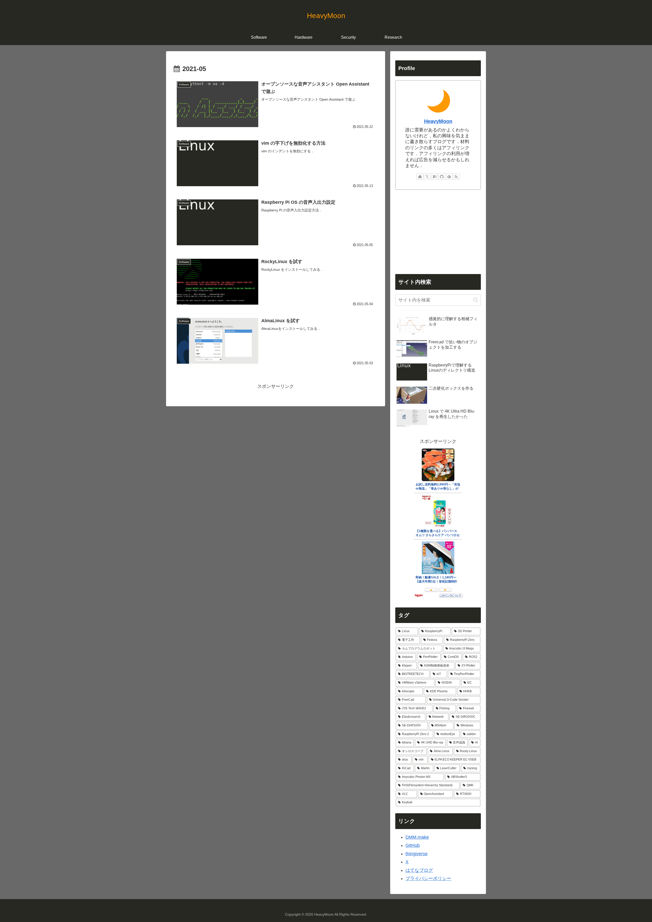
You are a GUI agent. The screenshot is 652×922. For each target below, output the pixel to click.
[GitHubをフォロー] (441, 176)
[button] (475, 300)
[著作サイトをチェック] (420, 176)
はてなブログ (419, 870)
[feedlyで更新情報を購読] (449, 176)
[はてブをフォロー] (434, 176)
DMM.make (417, 837)
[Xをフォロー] (427, 176)
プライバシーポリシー (428, 878)
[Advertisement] (438, 232)
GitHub (412, 845)
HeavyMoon (438, 121)
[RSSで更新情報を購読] (456, 176)
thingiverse (416, 853)
